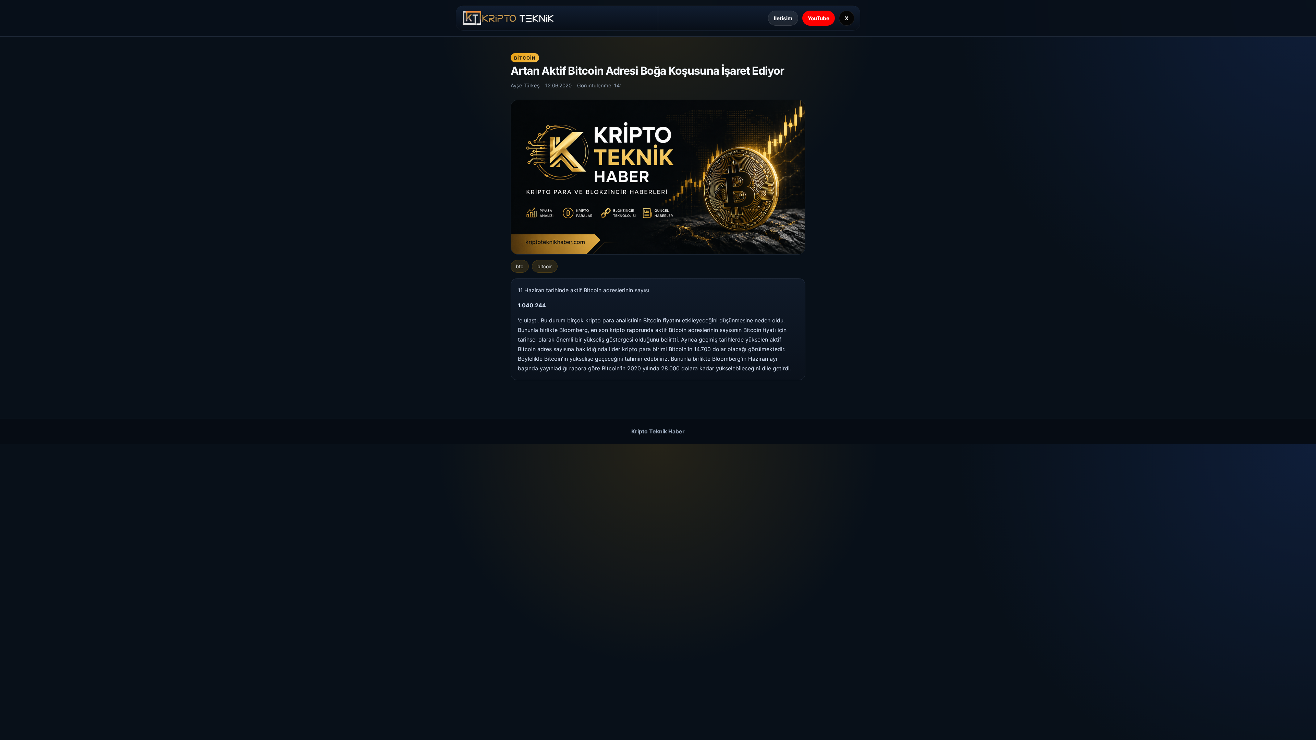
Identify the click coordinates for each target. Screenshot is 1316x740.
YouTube (818, 18)
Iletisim (783, 18)
